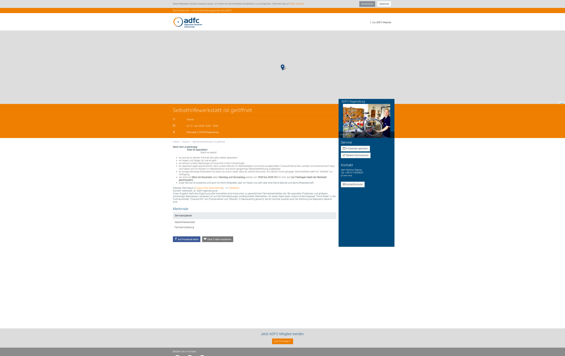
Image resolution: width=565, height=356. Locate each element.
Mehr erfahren (297, 3)
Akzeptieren (367, 3)
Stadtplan (234, 188)
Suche (186, 141)
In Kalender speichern (356, 148)
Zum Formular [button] (281, 341)
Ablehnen (384, 3)
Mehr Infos (347, 175)
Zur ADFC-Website (381, 22)
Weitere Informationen (357, 155)
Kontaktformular (354, 184)
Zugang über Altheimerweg (209, 188)
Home (176, 141)
